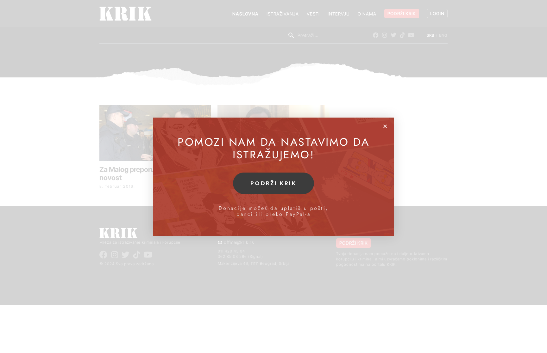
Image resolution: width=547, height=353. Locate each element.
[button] (385, 126)
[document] (273, 176)
